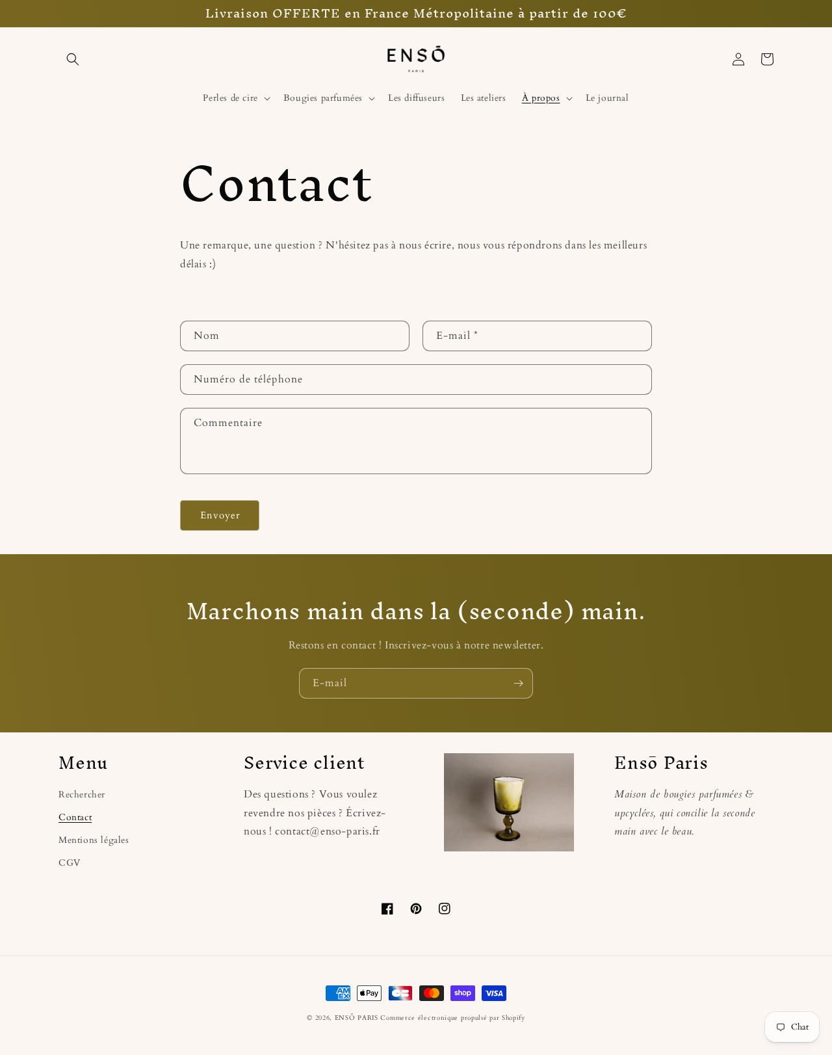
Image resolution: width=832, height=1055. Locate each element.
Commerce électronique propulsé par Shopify (452, 1017)
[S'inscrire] (518, 683)
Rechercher (81, 794)
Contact (75, 817)
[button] (72, 59)
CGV (69, 863)
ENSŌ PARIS (356, 1017)
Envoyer (220, 515)
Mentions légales (93, 840)
